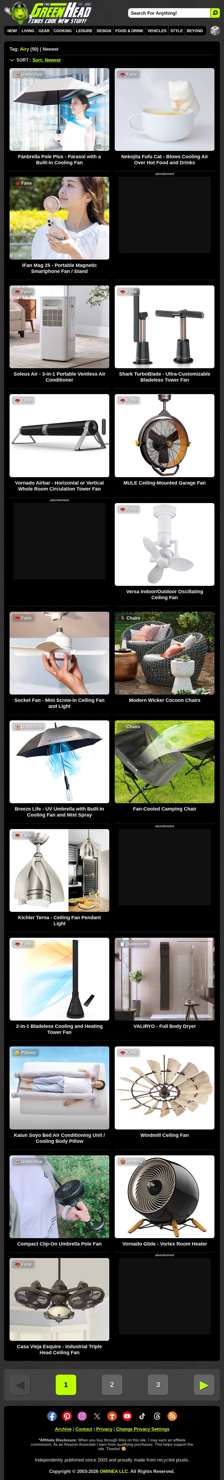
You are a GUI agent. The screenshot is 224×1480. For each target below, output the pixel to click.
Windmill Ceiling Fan (164, 1135)
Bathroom (133, 944)
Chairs (130, 618)
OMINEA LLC (114, 1471)
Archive (63, 1429)
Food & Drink (129, 31)
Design (104, 31)
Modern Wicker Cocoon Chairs (165, 700)
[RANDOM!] (215, 30)
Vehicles (157, 31)
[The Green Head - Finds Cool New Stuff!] (48, 13)
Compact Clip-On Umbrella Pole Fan (59, 1244)
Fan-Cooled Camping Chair (164, 809)
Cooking (63, 31)
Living (28, 31)
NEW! (12, 31)
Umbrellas (28, 74)
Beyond (195, 31)
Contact (83, 1429)
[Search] (215, 13)
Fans (128, 74)
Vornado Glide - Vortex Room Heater (164, 1244)
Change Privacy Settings (142, 1429)
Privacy (104, 1429)
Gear (44, 31)
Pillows (25, 1052)
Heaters (131, 1161)
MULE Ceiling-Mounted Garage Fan (164, 483)
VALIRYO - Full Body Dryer (165, 1026)
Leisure (84, 31)
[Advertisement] (165, 215)
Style (176, 31)
